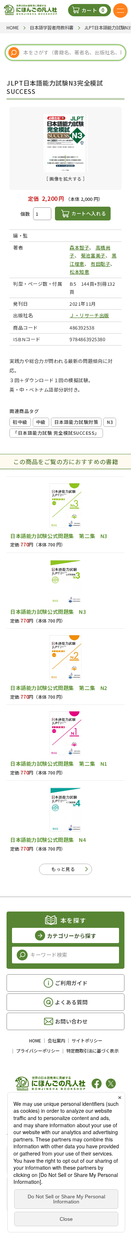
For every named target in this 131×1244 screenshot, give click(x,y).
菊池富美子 (93, 255)
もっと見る (63, 868)
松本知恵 (79, 271)
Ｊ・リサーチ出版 (89, 315)
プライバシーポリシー (38, 1050)
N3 (110, 421)
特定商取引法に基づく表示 (92, 1050)
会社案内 (56, 1040)
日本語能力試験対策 (76, 421)
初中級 (20, 421)
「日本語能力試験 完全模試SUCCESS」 (56, 432)
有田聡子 (100, 263)
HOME (35, 1040)
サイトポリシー (87, 1040)
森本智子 (79, 247)
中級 (41, 421)
